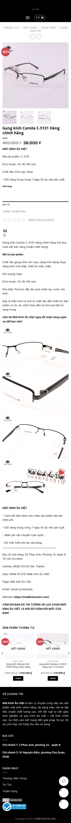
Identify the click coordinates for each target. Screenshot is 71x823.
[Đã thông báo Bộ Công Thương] (35, 806)
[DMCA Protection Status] (35, 800)
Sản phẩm (30, 27)
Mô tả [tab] (6, 204)
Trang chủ (11, 27)
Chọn (18, 678)
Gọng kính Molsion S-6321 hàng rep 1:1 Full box (53, 665)
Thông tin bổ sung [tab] (14, 211)
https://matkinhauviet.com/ (31, 597)
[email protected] (22, 589)
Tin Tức (7, 784)
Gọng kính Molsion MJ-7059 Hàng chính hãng (18, 665)
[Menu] (27, 17)
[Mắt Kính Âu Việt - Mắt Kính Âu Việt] (35, 9)
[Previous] (8, 75)
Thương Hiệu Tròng (14, 778)
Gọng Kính (48, 27)
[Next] (63, 75)
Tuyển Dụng (9, 791)
